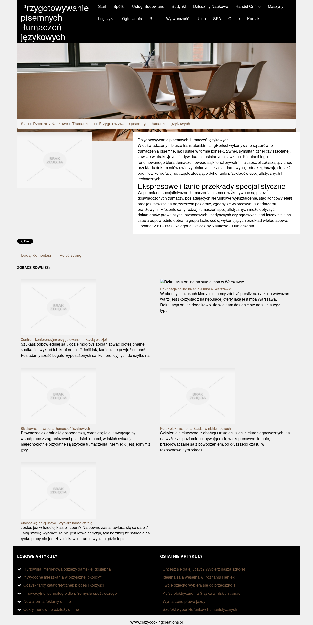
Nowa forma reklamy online (47, 601)
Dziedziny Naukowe (50, 123)
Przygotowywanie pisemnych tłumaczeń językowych (144, 123)
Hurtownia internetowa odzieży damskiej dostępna (67, 569)
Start (25, 123)
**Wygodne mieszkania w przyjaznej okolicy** (63, 577)
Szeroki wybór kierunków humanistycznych (200, 609)
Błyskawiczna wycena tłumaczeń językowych (55, 428)
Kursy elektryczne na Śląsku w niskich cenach (195, 428)
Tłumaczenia (83, 123)
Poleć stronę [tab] (70, 255)
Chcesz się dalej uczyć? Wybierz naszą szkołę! (57, 522)
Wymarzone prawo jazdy (184, 601)
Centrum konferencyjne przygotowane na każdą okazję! (64, 339)
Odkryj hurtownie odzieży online (51, 609)
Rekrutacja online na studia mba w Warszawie (195, 289)
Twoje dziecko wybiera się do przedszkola (199, 585)
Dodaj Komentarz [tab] (36, 255)
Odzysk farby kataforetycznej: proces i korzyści (63, 585)
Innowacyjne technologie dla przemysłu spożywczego (70, 593)
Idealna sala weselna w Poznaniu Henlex (199, 577)
